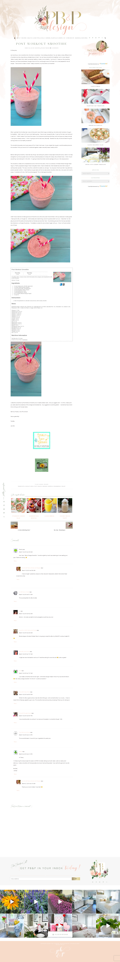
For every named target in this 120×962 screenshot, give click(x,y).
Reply (15, 561)
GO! (76, 878)
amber (20, 751)
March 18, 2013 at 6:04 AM (26, 632)
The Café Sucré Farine (24, 732)
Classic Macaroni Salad (95, 144)
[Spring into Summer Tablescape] (95, 162)
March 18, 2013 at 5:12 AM (26, 594)
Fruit (35, 486)
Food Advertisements (93, 63)
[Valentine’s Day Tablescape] (95, 103)
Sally (20, 670)
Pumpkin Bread (95, 86)
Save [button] (61, 285)
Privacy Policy (60, 944)
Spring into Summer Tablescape (95, 164)
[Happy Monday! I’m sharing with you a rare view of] (84, 902)
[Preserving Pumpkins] (95, 122)
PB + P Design (66, 22)
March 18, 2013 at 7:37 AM (26, 654)
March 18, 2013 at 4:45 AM (26, 552)
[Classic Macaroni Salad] (95, 142)
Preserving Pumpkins (95, 125)
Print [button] (64, 285)
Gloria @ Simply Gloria (24, 692)
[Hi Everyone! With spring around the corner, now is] (84, 926)
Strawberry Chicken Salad (18, 517)
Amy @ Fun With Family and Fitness (28, 630)
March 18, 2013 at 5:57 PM (25, 715)
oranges (45, 486)
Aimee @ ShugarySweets (25, 713)
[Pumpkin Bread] (95, 83)
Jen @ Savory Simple (24, 592)
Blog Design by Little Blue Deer (69, 943)
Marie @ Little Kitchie (24, 651)
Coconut (27, 486)
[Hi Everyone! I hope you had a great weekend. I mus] (36, 926)
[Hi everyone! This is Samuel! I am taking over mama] (108, 902)
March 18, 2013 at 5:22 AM (26, 613)
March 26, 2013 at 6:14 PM (25, 754)
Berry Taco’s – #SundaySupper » (60, 530)
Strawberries (57, 486)
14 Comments (55, 47)
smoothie (50, 486)
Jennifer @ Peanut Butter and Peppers (31, 568)
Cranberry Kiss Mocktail (34, 517)
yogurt (63, 486)
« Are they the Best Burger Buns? (24, 530)
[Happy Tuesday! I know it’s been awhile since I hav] (12, 926)
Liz (19, 611)
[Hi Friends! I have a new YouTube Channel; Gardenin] (60, 902)
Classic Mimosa (49, 516)
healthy (40, 486)
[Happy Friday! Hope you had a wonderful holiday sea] (108, 926)
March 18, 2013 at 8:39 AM (26, 694)
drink (32, 486)
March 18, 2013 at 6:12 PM (25, 735)
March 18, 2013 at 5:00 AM (28, 570)
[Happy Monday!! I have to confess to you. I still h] (60, 926)
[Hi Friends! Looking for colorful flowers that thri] (12, 902)
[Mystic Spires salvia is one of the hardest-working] (36, 902)
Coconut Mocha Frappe (65, 517)
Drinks (46, 484)
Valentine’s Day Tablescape (95, 105)
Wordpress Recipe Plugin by (19, 339)
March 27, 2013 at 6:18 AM (28, 783)
